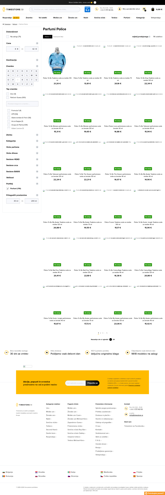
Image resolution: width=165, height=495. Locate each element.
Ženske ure (50, 415)
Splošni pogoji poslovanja (106, 408)
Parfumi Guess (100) (18, 97)
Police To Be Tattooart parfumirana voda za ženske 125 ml (57, 175)
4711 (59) (14, 114)
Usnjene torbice (74, 436)
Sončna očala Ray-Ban (77, 429)
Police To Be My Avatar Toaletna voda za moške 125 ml (57, 223)
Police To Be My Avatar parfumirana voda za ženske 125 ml (118, 319)
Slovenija (74, 476)
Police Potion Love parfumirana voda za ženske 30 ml (118, 127)
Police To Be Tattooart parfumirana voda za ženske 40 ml (148, 127)
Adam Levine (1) (17, 128)
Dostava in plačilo (103, 415)
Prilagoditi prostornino (16, 195)
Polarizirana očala (75, 426)
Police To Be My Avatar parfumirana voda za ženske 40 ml (148, 319)
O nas (98, 426)
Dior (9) (13, 94)
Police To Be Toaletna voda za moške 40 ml (88, 79)
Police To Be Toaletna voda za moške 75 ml (118, 79)
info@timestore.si (136, 415)
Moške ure (50, 411)
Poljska (139, 472)
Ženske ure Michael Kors (77, 419)
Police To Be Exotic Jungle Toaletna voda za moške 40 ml (148, 223)
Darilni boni (50, 433)
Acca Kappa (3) (17, 121)
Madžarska (108, 472)
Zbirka (9, 135)
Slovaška (41, 476)
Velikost (10, 177)
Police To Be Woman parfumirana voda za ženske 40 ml (57, 127)
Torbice (49, 426)
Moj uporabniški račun (131, 9)
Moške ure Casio (74, 415)
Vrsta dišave (12, 153)
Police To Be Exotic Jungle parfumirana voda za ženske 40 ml (57, 319)
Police (47, 37)
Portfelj (9, 183)
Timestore (7, 24)
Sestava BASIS (13, 171)
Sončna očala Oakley (76, 433)
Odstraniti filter (58, 37)
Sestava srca (12, 165)
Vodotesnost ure (102, 433)
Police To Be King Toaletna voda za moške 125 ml (148, 79)
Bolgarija (9, 472)
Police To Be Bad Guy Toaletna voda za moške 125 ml (87, 271)
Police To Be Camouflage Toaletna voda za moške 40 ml (118, 271)
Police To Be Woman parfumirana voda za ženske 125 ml (87, 127)
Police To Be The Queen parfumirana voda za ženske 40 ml (118, 175)
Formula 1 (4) (16, 110)
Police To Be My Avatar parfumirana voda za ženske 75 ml (87, 319)
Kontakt (99, 429)
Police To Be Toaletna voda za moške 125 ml (57, 79)
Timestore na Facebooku (134, 426)
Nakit (48, 419)
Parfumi (15, 24)
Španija (139, 476)
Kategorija (11, 141)
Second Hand (51, 429)
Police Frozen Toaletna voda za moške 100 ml (118, 223)
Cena (8, 43)
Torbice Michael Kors (76, 440)
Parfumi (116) (15, 188)
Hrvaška (41, 472)
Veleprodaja (100, 454)
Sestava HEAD (13, 159)
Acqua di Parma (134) (19, 125)
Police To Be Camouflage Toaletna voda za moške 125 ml (148, 271)
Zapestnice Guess (75, 422)
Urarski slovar (101, 444)
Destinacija (11, 60)
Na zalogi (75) (15, 36)
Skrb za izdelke (102, 436)
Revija (98, 447)
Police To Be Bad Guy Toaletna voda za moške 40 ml (57, 271)
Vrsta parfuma (12, 147)
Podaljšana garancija (104, 451)
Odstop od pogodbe (103, 422)
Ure (47, 408)
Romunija (9, 476)
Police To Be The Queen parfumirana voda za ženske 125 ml (87, 175)
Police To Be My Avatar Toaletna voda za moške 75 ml (88, 223)
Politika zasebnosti (103, 411)
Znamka (10, 66)
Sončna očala (51, 422)
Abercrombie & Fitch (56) (21, 117)
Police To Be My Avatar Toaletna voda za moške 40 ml (148, 175)
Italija (73, 472)
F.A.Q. (98, 440)
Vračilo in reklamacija (104, 419)
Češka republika (110, 476)
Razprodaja (50, 436)
